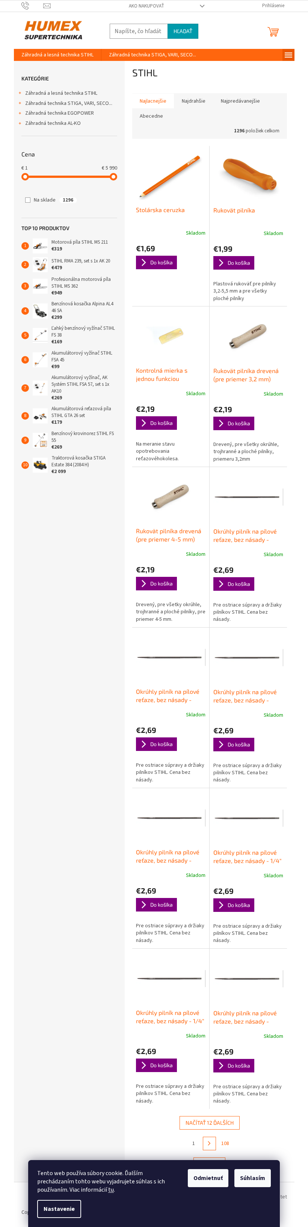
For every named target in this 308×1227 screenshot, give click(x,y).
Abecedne (151, 116)
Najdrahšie (193, 101)
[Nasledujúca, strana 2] (209, 1143)
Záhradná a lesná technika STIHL (61, 93)
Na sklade (53, 200)
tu (111, 1190)
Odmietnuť (208, 1178)
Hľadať (183, 31)
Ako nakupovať (146, 6)
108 (225, 1143)
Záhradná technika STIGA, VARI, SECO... (68, 103)
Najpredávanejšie (240, 101)
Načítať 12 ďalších (210, 1122)
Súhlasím (252, 1178)
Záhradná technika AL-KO (53, 123)
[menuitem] (57, 55)
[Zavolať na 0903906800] (32, 5)
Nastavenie (59, 1209)
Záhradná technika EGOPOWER (59, 113)
